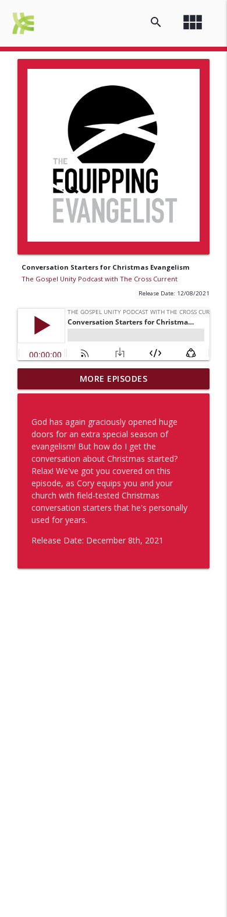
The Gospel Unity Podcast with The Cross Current (100, 278)
